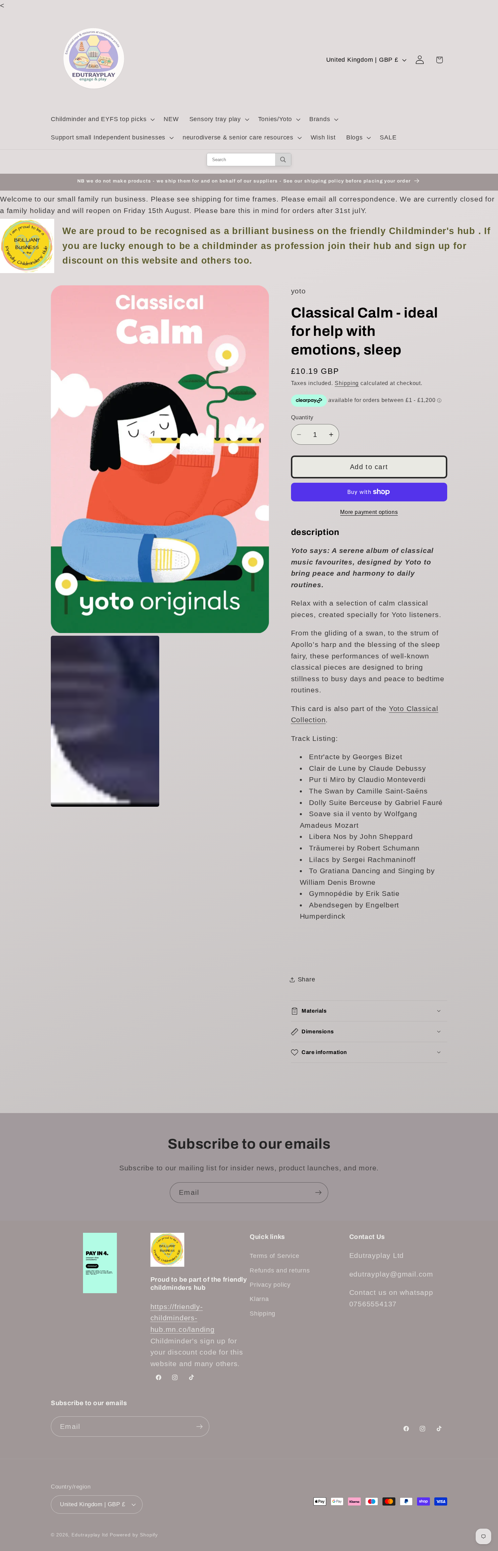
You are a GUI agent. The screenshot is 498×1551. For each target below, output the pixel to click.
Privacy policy (270, 1284)
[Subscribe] (318, 1192)
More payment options (369, 512)
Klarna (259, 1299)
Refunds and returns (280, 1270)
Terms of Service (274, 1255)
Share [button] (306, 979)
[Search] (283, 159)
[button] (101, 119)
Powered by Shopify (134, 1534)
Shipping (347, 383)
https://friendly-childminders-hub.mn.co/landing (182, 1318)
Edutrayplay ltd (89, 1534)
